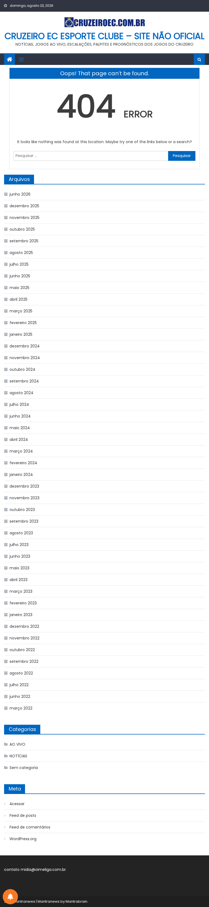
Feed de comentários (30, 827)
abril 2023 (18, 579)
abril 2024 (19, 439)
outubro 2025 (22, 229)
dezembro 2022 (24, 626)
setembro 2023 (24, 521)
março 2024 (21, 451)
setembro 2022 (24, 661)
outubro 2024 (22, 369)
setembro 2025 (24, 241)
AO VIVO (17, 744)
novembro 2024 (25, 357)
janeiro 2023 (21, 614)
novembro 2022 (24, 638)
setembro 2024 (24, 381)
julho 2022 (19, 685)
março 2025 (21, 311)
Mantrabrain (76, 901)
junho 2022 (20, 696)
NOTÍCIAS (18, 756)
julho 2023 (19, 544)
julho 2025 (19, 264)
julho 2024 (19, 404)
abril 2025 (18, 299)
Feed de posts (23, 815)
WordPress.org (23, 839)
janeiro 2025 (21, 334)
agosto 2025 (21, 252)
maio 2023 (19, 568)
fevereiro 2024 (23, 463)
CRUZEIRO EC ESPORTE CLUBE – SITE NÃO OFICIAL (104, 36)
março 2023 (21, 591)
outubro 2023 (22, 509)
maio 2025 (19, 287)
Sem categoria (24, 767)
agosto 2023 (21, 533)
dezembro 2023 (24, 486)
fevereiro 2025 (23, 322)
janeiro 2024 (21, 474)
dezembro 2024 (25, 346)
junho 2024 (20, 416)
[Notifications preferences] (10, 896)
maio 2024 (20, 428)
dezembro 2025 (24, 206)
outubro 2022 (22, 649)
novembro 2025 (24, 217)
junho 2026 (20, 194)
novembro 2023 (24, 498)
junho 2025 (20, 276)
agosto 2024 (21, 393)
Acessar (17, 803)
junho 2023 (20, 556)
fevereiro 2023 (23, 603)
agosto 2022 (21, 673)
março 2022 (21, 708)
